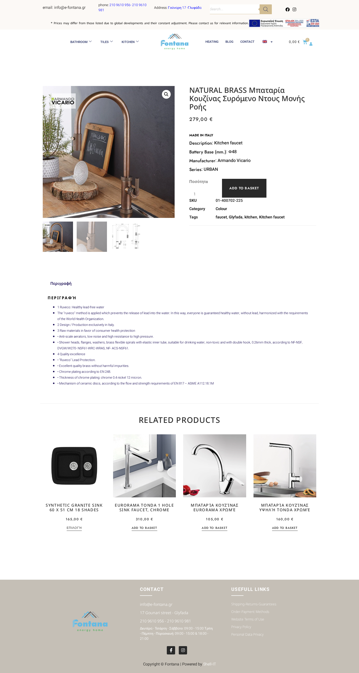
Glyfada (236, 217)
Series (195, 169)
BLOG (229, 41)
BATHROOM (78, 42)
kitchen (250, 217)
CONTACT (247, 41)
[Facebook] (288, 9)
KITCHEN (128, 42)
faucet (221, 217)
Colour (221, 209)
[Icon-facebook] (171, 650)
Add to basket (244, 188)
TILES (104, 42)
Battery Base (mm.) (207, 152)
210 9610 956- (120, 5)
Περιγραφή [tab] (61, 283)
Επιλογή (74, 528)
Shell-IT (209, 664)
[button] (166, 94)
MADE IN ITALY (201, 135)
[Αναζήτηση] (266, 9)
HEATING (212, 41)
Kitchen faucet (272, 217)
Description (200, 143)
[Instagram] (294, 9)
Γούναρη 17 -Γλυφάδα (184, 7)
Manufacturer (202, 161)
